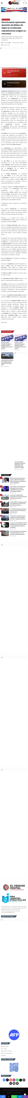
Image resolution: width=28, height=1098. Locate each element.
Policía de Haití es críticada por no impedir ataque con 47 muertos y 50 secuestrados (18, 533)
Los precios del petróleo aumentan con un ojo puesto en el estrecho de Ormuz (18, 496)
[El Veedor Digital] (14, 3)
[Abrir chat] (25, 1094)
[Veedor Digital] (14, 9)
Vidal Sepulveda (6, 42)
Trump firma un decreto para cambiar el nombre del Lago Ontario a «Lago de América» (17, 517)
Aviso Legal (3, 1048)
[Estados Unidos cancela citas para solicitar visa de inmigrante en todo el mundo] (7, 337)
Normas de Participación (6, 1053)
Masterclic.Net (18, 1092)
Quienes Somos (4, 1046)
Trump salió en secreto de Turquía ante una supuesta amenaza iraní (7, 362)
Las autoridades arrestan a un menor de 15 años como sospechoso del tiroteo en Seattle (20, 464)
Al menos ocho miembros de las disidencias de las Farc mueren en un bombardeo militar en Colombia (18, 525)
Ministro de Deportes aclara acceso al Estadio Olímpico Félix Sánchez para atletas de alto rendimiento (18, 480)
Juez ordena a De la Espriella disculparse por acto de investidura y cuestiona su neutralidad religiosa (17, 489)
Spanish (18, 1)
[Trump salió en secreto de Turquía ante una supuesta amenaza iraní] (7, 355)
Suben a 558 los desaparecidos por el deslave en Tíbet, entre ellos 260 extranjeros (18, 503)
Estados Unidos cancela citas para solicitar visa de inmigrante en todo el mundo (7, 345)
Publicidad (3, 1055)
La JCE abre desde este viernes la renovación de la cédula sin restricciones (18, 510)
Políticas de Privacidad (6, 1051)
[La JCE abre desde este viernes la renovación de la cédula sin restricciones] (5, 511)
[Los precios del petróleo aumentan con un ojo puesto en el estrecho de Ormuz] (5, 497)
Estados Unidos (5, 19)
